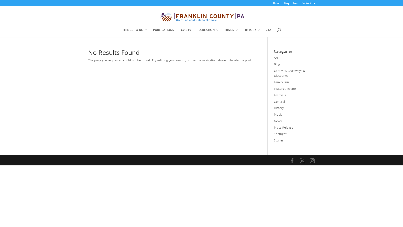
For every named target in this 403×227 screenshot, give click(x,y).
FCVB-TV (185, 30)
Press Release (283, 127)
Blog (286, 3)
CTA (268, 30)
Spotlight (280, 134)
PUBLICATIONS (163, 30)
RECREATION (206, 30)
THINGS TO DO (132, 30)
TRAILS (229, 30)
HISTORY (250, 30)
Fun (295, 3)
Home (276, 3)
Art (276, 58)
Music (278, 114)
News (278, 121)
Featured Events (285, 89)
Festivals (280, 95)
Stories (279, 140)
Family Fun (281, 82)
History (279, 108)
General (279, 102)
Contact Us (308, 3)
